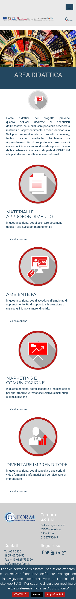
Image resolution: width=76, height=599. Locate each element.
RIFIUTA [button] (37, 594)
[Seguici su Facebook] (42, 552)
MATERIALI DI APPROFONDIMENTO (29, 214)
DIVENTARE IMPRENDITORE (37, 464)
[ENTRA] (38, 184)
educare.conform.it (47, 154)
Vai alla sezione (18, 239)
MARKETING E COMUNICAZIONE (25, 380)
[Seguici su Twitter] (47, 552)
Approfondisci (55, 594)
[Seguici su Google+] (64, 552)
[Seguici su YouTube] (53, 552)
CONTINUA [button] (20, 594)
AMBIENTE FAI (21, 294)
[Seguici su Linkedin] (58, 552)
